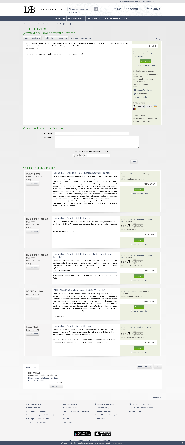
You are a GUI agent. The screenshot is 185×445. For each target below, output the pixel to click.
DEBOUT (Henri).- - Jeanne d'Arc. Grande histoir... (75, 24)
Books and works (76, 18)
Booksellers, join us (70, 404)
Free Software (68, 422)
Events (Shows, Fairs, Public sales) (41, 415)
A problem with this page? (107, 415)
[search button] (96, 9)
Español (80, 440)
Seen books (31, 367)
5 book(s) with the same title (84, 38)
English (72, 440)
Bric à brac (67, 418)
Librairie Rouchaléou (129, 291)
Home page (60, 18)
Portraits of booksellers (37, 411)
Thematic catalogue (35, 404)
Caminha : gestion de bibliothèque (76, 411)
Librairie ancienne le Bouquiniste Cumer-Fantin (143, 52)
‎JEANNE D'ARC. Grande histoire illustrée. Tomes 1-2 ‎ (79, 290)
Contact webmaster (104, 411)
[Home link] (42, 9)
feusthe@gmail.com (144, 90)
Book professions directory (117, 18)
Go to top (155, 398)
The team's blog (103, 408)
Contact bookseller (140, 97)
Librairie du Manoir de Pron (131, 174)
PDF (160, 39)
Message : (48, 137)
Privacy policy (102, 418)
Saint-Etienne (138, 56)
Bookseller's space (152, 2)
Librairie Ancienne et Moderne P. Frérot (136, 327)
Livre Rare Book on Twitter (142, 404)
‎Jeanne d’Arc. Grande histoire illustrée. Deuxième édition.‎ (82, 172)
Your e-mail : (48, 133)
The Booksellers (94, 18)
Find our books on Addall (37, 422)
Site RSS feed (137, 411)
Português (89, 440)
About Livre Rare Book (105, 404)
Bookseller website (69, 408)
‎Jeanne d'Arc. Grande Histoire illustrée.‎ (72, 218)
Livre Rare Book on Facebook (143, 408)
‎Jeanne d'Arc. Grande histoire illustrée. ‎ (72, 326)
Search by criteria (75, 12)
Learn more (117, 443)
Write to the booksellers (131, 2)
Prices (65, 415)
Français (98, 440)
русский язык (108, 440)
